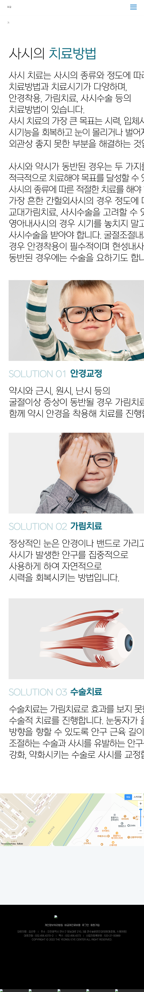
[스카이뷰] (137, 797)
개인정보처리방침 (54, 925)
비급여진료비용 (72, 925)
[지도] (128, 797)
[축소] (140, 830)
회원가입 (95, 925)
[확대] (140, 803)
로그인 (85, 925)
